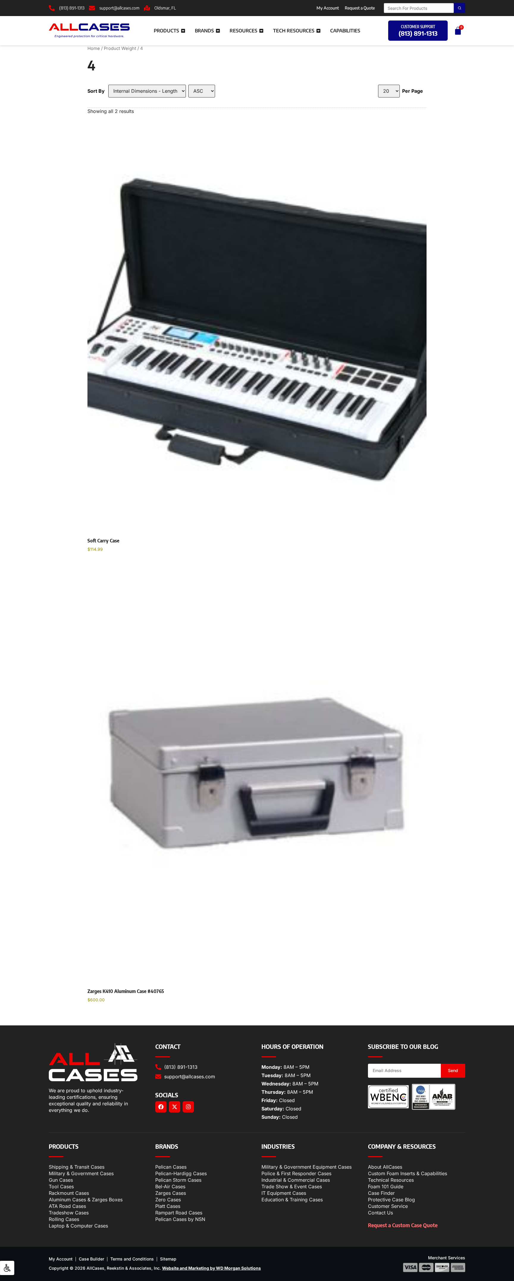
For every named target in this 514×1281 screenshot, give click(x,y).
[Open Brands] (218, 30)
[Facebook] (161, 1106)
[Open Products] (183, 30)
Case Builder (91, 1258)
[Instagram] (188, 1106)
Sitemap (168, 1258)
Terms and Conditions (132, 1258)
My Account (327, 7)
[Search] (459, 8)
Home (93, 48)
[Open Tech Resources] (318, 30)
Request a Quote (360, 7)
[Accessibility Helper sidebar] (7, 1268)
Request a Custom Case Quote (403, 1225)
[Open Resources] (261, 30)
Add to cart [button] (105, 564)
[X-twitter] (174, 1106)
